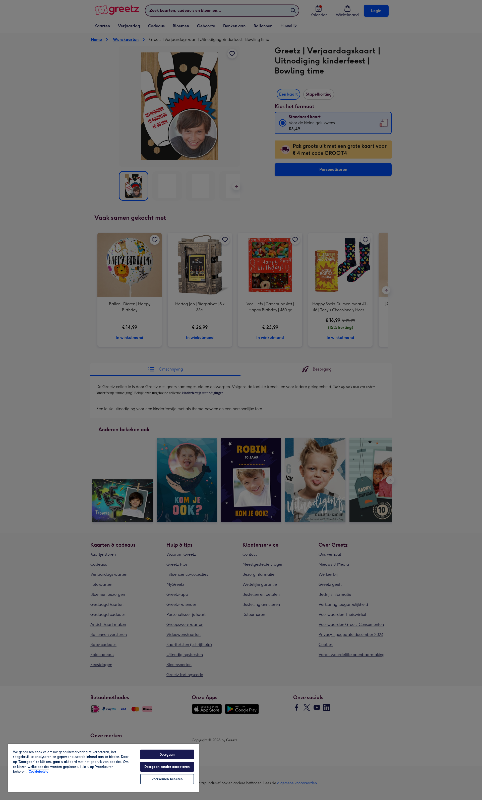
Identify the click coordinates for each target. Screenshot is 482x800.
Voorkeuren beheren (167, 779)
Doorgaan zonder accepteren (167, 767)
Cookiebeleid (38, 771)
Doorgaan (167, 754)
